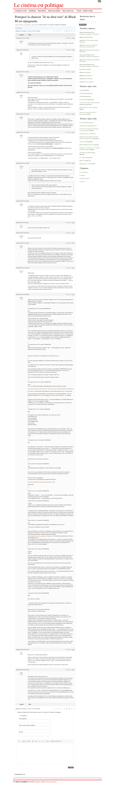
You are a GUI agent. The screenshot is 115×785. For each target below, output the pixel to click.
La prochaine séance (84, 178)
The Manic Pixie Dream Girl (86, 152)
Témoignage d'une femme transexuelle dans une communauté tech (89, 137)
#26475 (73, 649)
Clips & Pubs (35, 24)
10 (69, 31)
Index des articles (54, 11)
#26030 (73, 222)
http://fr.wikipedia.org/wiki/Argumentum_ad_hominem (39, 536)
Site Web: (21, 732)
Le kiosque (82, 175)
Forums (21, 24)
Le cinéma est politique (38, 5)
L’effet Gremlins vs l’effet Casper (87, 107)
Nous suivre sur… (68, 11)
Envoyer (70, 767)
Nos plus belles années (85, 125)
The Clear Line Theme (50, 782)
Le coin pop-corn (27, 24)
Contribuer (32, 11)
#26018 (73, 163)
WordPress (38, 782)
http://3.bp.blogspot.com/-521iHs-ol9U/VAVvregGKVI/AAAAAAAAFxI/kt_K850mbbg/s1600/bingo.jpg (50, 388)
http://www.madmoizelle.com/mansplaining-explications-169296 (41, 482)
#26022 (73, 201)
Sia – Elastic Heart (84, 157)
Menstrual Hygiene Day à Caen (87, 144)
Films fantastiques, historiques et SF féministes (89, 33)
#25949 (73, 38)
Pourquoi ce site (21, 11)
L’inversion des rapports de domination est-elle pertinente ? (89, 46)
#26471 (73, 243)
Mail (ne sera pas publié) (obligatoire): (27, 725)
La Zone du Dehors (89, 82)
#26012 (73, 114)
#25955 (73, 50)
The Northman (87, 69)
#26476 (73, 669)
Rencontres (42, 11)
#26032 (73, 232)
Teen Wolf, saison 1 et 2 (85, 133)
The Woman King (88, 37)
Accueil (17, 24)
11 (71, 31)
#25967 (73, 71)
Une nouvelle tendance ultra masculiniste (90, 102)
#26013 (73, 132)
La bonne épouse (84, 99)
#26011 (73, 92)
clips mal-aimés (83, 141)
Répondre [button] (68, 38)
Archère (81, 90)
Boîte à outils (88, 11)
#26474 (73, 294)
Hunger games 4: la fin (85, 163)
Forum (79, 11)
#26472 (73, 267)
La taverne (82, 181)
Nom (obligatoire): (23, 718)
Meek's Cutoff (83, 160)
